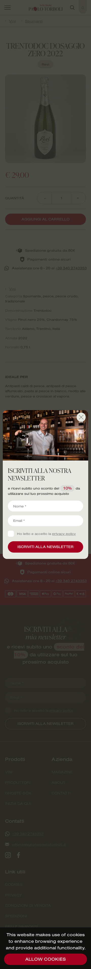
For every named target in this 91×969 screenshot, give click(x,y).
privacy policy (64, 533)
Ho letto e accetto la (46, 534)
